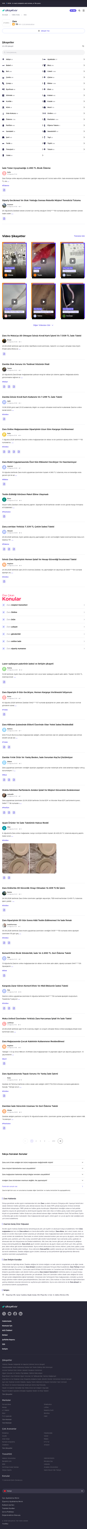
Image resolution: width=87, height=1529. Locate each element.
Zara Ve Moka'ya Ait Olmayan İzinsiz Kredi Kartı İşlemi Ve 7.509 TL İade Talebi (41, 335)
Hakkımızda (6, 1321)
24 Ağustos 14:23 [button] (12, 894)
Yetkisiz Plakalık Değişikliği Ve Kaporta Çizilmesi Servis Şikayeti (23, 1364)
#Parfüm (5, 807)
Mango (4, 1407)
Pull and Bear (6, 1404)
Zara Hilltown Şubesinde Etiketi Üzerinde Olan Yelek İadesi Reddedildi (37, 724)
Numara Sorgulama (8, 1442)
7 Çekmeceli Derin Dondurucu (12, 1480)
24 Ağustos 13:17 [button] (12, 926)
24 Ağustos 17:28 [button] (12, 796)
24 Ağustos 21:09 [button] (12, 730)
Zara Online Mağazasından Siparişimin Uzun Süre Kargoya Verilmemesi (38, 429)
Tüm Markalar (7, 1419)
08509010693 (49, 1458)
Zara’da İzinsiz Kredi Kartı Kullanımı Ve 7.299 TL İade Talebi (32, 397)
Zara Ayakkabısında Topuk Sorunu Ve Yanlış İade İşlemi (30, 1073)
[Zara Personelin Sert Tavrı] (14, 260)
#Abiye (5, 382)
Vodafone (5, 1445)
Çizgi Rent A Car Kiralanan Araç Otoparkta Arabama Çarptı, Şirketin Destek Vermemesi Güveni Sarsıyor (37, 1379)
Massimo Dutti (48, 1410)
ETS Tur (46, 1442)
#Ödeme (5, 185)
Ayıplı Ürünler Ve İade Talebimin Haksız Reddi (25, 823)
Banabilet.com (6, 1461)
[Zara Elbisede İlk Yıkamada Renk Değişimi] (72, 301)
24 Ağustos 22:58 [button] (12, 670)
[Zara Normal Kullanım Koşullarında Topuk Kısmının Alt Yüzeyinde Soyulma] (43, 301)
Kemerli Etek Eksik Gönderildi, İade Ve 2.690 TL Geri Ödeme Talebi (36, 953)
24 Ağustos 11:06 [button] (12, 1047)
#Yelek (5, 710)
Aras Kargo (6, 1439)
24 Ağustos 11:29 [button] (12, 992)
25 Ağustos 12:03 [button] (12, 370)
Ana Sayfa (5, 14)
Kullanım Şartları (8, 1505)
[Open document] (4, 387)
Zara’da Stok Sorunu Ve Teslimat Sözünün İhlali (25, 364)
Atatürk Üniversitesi (8, 1458)
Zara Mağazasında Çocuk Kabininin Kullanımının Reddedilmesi (33, 1041)
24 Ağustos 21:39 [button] (12, 698)
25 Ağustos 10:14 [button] (12, 435)
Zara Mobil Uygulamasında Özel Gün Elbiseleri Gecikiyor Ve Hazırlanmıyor (39, 462)
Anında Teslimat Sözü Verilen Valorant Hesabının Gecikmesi (22, 1370)
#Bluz (4, 775)
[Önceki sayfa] (25, 1141)
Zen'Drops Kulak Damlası (10, 1467)
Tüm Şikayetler (7, 1394)
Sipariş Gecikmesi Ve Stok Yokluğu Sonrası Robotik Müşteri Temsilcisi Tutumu (41, 200)
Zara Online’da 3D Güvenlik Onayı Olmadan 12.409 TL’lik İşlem (33, 888)
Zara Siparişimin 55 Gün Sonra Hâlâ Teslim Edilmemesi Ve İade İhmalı (37, 920)
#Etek (4, 970)
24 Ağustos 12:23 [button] (12, 959)
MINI (3, 1464)
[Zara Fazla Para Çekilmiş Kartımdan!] (72, 260)
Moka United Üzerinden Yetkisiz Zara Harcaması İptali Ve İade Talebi (37, 1018)
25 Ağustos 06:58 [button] (12, 532)
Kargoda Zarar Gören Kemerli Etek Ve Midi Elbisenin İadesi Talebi (35, 986)
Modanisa (5, 1433)
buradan (29, 1190)
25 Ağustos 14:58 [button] (12, 206)
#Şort (4, 1059)
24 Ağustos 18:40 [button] (12, 763)
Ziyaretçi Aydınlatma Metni (12, 1501)
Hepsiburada (48, 1433)
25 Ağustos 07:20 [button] (12, 500)
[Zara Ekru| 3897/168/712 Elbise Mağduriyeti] (14, 301)
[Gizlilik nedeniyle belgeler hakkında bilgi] (4, 190)
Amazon (47, 1445)
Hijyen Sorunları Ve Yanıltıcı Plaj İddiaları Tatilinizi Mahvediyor (22, 1373)
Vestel (46, 1436)
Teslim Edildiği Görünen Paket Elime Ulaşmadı (25, 494)
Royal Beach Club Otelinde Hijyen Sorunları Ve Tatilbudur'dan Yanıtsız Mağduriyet (29, 1376)
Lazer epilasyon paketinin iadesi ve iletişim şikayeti (27, 663)
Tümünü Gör (79, 236)
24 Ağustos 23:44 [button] (12, 565)
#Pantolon (6, 512)
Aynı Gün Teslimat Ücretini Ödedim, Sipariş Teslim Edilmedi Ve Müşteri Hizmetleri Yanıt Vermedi (34, 1382)
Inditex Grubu (16, 14)
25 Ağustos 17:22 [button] (12, 174)
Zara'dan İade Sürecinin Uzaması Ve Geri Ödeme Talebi (30, 1106)
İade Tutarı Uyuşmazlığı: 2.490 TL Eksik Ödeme (26, 168)
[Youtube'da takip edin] (9, 1314)
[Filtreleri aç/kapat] (83, 46)
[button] (4, 1313)
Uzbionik (47, 1464)
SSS (3, 1344)
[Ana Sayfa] (10, 10)
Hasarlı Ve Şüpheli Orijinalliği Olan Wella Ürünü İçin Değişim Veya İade (25, 1388)
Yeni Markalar (7, 1423)
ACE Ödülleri (7, 1330)
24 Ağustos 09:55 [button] (12, 1112)
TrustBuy (5, 1524)
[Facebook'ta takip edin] (15, 1314)
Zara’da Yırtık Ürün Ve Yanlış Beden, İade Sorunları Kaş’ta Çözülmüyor (37, 757)
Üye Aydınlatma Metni (10, 1498)
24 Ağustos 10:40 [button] (12, 1080)
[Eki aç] (15, 858)
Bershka (46, 1413)
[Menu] (83, 10)
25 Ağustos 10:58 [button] (12, 403)
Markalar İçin (7, 1326)
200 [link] (53, 1141)
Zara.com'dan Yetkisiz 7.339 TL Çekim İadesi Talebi (28, 526)
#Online (5, 414)
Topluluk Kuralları (8, 1508)
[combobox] (43, 52)
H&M (45, 1416)
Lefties (46, 1407)
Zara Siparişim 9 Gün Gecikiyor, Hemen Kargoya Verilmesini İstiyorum (37, 692)
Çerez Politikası (8, 1512)
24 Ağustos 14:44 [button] (12, 829)
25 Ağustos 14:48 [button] (12, 342)
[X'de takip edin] (4, 1314)
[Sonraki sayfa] (60, 1141)
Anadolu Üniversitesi (51, 1467)
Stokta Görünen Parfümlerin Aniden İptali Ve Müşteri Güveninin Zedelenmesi (41, 790)
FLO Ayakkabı (7, 1416)
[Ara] (79, 10)
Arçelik (4, 1436)
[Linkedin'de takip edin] (20, 1314)
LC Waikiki (5, 1410)
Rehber (5, 1335)
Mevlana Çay (48, 1461)
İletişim (5, 1349)
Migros (46, 1439)
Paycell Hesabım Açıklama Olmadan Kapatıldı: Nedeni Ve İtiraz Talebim (25, 1391)
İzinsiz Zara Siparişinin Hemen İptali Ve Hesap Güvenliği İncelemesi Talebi (39, 559)
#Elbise (5, 479)
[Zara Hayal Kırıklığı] (43, 260)
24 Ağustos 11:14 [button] (12, 1024)
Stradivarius (48, 1404)
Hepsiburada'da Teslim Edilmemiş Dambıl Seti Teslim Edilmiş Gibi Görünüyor (27, 1367)
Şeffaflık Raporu (8, 1340)
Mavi (3, 1413)
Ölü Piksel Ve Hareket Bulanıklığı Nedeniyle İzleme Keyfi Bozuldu (24, 1385)
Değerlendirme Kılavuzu (11, 1515)
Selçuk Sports (7, 1470)
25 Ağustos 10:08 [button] (12, 468)
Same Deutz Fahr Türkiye (52, 1470)
